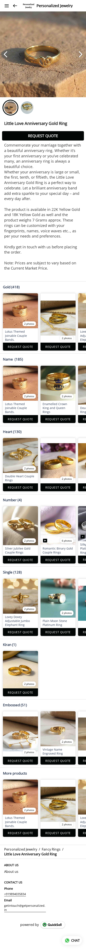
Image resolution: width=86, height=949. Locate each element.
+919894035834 (15, 894)
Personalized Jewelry (55, 6)
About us (11, 871)
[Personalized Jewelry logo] (28, 6)
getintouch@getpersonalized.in (24, 908)
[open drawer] (6, 6)
